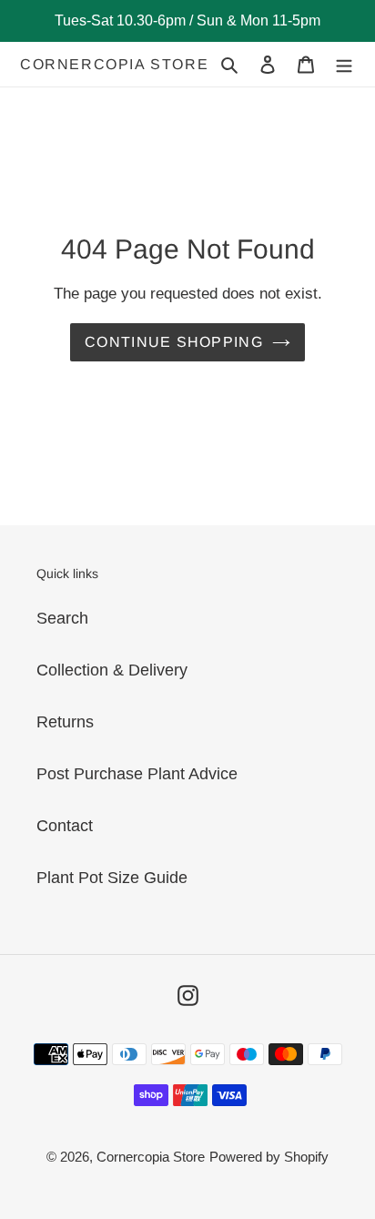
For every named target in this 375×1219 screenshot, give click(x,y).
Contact (64, 826)
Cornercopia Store (114, 64)
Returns (65, 722)
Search (62, 618)
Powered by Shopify (269, 1156)
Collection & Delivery (112, 670)
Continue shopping (174, 342)
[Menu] (344, 64)
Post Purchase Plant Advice (137, 774)
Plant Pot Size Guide (112, 878)
